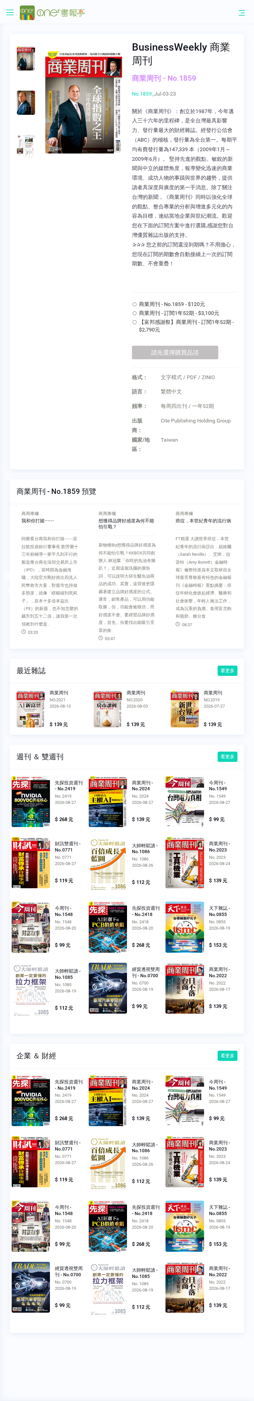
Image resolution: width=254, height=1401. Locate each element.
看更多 (227, 670)
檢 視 (31, 801)
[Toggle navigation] (241, 12)
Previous (7, 576)
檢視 (30, 710)
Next (247, 576)
